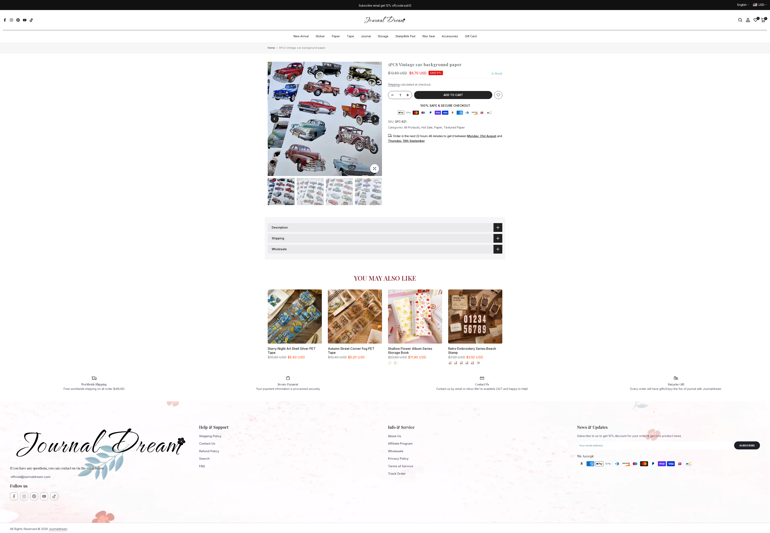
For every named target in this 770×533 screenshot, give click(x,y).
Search (204, 458)
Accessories (450, 36)
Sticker (320, 36)
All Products (412, 127)
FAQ (202, 466)
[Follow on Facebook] (5, 20)
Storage (383, 36)
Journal (366, 36)
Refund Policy (209, 451)
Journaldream (58, 529)
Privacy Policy (398, 458)
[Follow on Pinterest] (18, 20)
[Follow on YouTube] (24, 20)
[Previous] (275, 119)
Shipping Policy (210, 436)
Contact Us (207, 443)
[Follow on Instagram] (11, 20)
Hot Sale (427, 127)
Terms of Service (400, 466)
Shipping (394, 84)
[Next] (375, 119)
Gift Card (471, 36)
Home (271, 47)
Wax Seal (428, 36)
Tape (350, 36)
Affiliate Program (400, 443)
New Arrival (301, 36)
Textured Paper (454, 127)
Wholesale (395, 451)
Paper (336, 36)
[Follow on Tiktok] (31, 20)
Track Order (397, 473)
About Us (394, 436)
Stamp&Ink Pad (405, 36)
